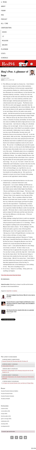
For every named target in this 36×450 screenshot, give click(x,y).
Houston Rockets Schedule (7, 396)
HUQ (2, 15)
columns (15, 291)
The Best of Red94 (5, 398)
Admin (33, 448)
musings (3, 423)
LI (3, 36)
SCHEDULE (4, 58)
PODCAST (4, 19)
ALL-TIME (4, 23)
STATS (3, 53)
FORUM (3, 10)
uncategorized (4, 426)
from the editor (4, 416)
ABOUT (3, 6)
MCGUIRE (5, 40)
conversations (4, 411)
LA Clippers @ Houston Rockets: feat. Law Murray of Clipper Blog (17, 383)
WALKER (4, 45)
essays (2, 413)
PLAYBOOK (4, 49)
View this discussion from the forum (11, 275)
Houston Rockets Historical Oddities (9, 391)
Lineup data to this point (8, 366)
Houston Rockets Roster (7, 393)
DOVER (4, 32)
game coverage (4, 418)
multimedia (3, 421)
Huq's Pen (9, 291)
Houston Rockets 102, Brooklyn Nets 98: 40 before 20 (15, 361)
